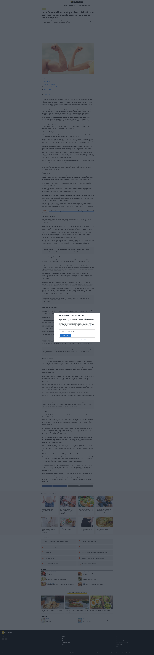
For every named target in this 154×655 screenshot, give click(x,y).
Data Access (77, 339)
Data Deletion (70, 339)
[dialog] (77, 327)
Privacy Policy (83, 339)
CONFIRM (65, 335)
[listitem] (77, 331)
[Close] (98, 315)
